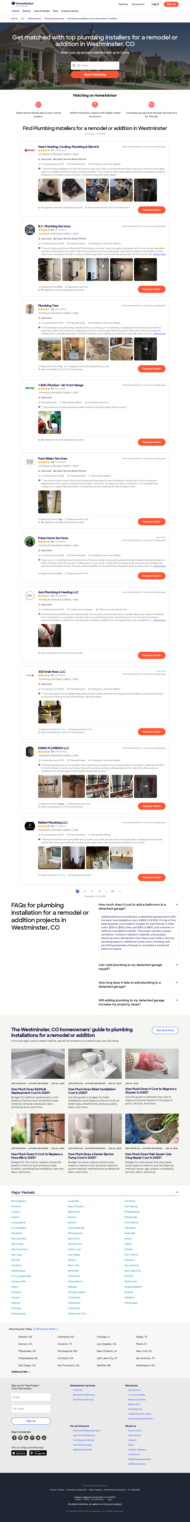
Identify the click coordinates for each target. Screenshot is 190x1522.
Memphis (130, 1227)
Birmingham (18, 1201)
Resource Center (137, 1399)
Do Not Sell (97, 1498)
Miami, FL (141, 1344)
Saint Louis (74, 1249)
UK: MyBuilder (134, 1490)
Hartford (16, 1265)
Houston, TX (65, 1344)
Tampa (15, 1297)
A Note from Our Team (139, 1414)
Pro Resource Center (84, 1440)
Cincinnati (74, 1297)
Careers (132, 1440)
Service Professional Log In (87, 1430)
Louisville (73, 1201)
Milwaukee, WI (27, 1351)
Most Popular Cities (20, 1329)
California (86, 1498)
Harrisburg (131, 1206)
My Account (134, 1390)
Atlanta (15, 1302)
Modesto (16, 1233)
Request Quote (152, 209)
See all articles (165, 1030)
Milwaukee (131, 1302)
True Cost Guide (136, 1395)
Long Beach (18, 1222)
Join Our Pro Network (84, 1435)
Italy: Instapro (96, 1490)
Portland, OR (65, 1358)
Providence (131, 1222)
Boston (72, 1217)
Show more (160, 254)
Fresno (15, 1217)
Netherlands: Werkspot (114, 1490)
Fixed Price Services (83, 1399)
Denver (15, 1260)
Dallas (128, 1244)
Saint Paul (74, 1238)
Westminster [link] (34, 18)
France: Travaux (57, 1490)
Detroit (72, 1222)
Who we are (134, 1435)
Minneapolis (75, 1233)
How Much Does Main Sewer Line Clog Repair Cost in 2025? (148, 1155)
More (55, 11)
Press (131, 1445)
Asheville (73, 1270)
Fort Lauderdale (21, 1276)
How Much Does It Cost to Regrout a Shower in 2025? (150, 1090)
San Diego (17, 1244)
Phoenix (16, 1206)
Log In (155, 4)
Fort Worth (131, 1254)
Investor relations (137, 1449)
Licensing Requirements (140, 1418)
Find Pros (77, 1390)
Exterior (27, 11)
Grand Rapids (76, 1227)
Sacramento (18, 1238)
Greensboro (75, 1281)
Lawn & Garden (42, 11)
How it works (135, 1430)
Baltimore (74, 1211)
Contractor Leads (82, 1445)
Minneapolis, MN (67, 1351)
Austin (128, 1238)
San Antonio (132, 1265)
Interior (16, 11)
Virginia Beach (133, 1286)
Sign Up (171, 4)
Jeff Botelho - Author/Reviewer (29, 1083)
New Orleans (76, 1206)
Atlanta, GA (25, 1336)
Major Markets (23, 1192)
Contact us (134, 1454)
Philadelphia (132, 1211)
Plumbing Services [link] (54, 18)
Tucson (15, 1211)
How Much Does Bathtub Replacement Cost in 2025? (30, 1091)
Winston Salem (77, 1292)
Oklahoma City (77, 1313)
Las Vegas (74, 1254)
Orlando (16, 1292)
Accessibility (110, 1498)
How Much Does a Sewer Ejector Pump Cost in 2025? (91, 1155)
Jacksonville (18, 1281)
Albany (72, 1260)
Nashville (130, 1233)
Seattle (129, 1292)
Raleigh (72, 1286)
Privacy (78, 1498)
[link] (95, 150)
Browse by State (46, 1329)
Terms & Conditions (113, 1504)
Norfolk (129, 1276)
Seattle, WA (104, 1365)
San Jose (16, 1254)
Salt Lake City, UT (107, 1358)
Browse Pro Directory (84, 1395)
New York (73, 1265)
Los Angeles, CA (106, 1344)
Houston (130, 1260)
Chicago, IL (103, 1336)
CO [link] (22, 18)
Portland (130, 1201)
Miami (14, 1286)
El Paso (129, 1249)
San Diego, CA (27, 1365)
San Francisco (19, 1249)
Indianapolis (18, 1313)
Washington (18, 1270)
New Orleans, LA (107, 1351)
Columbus (74, 1308)
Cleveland (74, 1302)
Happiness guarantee (139, 1459)
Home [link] (14, 18)
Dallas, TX (141, 1336)
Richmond (131, 1281)
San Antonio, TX (145, 1358)
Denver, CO (25, 1344)
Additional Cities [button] (19, 1371)
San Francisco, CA (68, 1365)
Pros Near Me (135, 1409)
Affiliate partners (137, 1464)
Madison (130, 1297)
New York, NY (144, 1351)
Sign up (31, 1421)
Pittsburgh (131, 1217)
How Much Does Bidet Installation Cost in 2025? (91, 1091)
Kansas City (75, 1244)
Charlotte (74, 1276)
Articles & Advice (70, 11)
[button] (49, 190)
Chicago (16, 1308)
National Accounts (82, 1449)
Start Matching (95, 75)
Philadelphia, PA (28, 1358)
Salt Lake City (133, 1270)
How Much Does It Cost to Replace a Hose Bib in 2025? (36, 1155)
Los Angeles (18, 1227)
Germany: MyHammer (77, 1490)
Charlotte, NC (66, 1336)
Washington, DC (145, 1365)
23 (112, 891)
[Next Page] (120, 891)
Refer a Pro (134, 1404)
